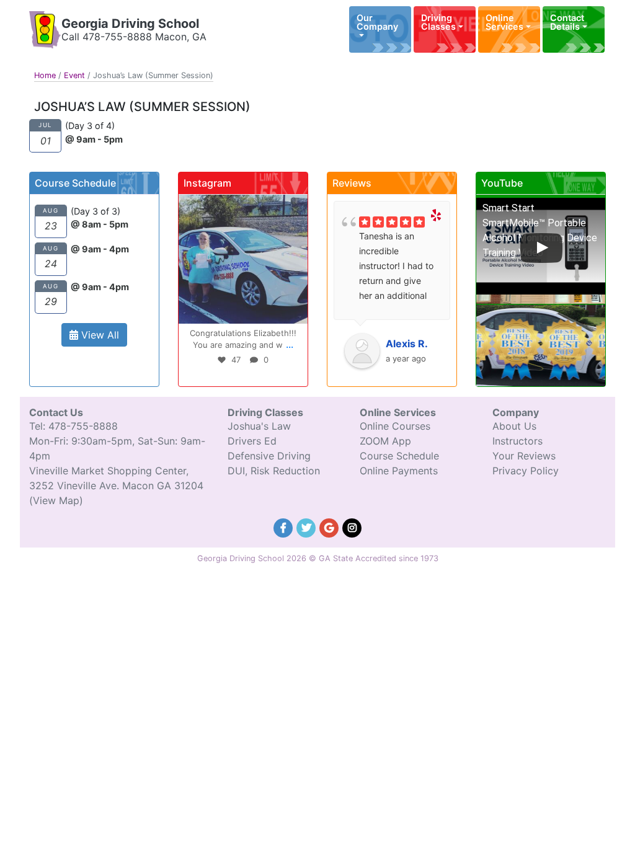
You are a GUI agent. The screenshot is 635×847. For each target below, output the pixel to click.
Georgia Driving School (130, 23)
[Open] (243, 259)
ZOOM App (385, 441)
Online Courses (395, 426)
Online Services (504, 22)
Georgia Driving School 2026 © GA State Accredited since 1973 (317, 558)
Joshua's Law (259, 426)
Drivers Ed (252, 441)
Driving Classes (438, 22)
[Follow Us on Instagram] (352, 526)
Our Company (377, 22)
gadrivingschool (241, 206)
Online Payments (399, 470)
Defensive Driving (269, 456)
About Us (514, 426)
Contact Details (567, 22)
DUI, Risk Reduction (274, 470)
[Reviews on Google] (330, 526)
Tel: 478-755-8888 (73, 426)
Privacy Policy (525, 470)
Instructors (517, 441)
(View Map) (56, 500)
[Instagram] (295, 311)
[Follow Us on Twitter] (307, 526)
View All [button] (98, 335)
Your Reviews (524, 456)
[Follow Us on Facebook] (284, 526)
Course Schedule (399, 456)
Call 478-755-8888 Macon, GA (133, 36)
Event (74, 75)
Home (45, 75)
